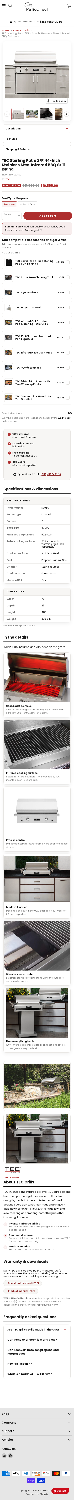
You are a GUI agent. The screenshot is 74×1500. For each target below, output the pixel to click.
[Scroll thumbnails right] (66, 114)
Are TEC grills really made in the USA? (33, 1330)
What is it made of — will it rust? (29, 1374)
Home (5, 30)
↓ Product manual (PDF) (20, 1291)
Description (13, 128)
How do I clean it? (19, 1364)
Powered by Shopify (37, 1494)
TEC (8, 179)
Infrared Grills (21, 30)
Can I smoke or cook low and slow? (32, 1340)
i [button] (37, 264)
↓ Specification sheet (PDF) (22, 1283)
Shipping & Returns (18, 149)
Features (11, 139)
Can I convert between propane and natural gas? (33, 1352)
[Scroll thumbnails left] (6, 114)
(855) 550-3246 (50, 474)
